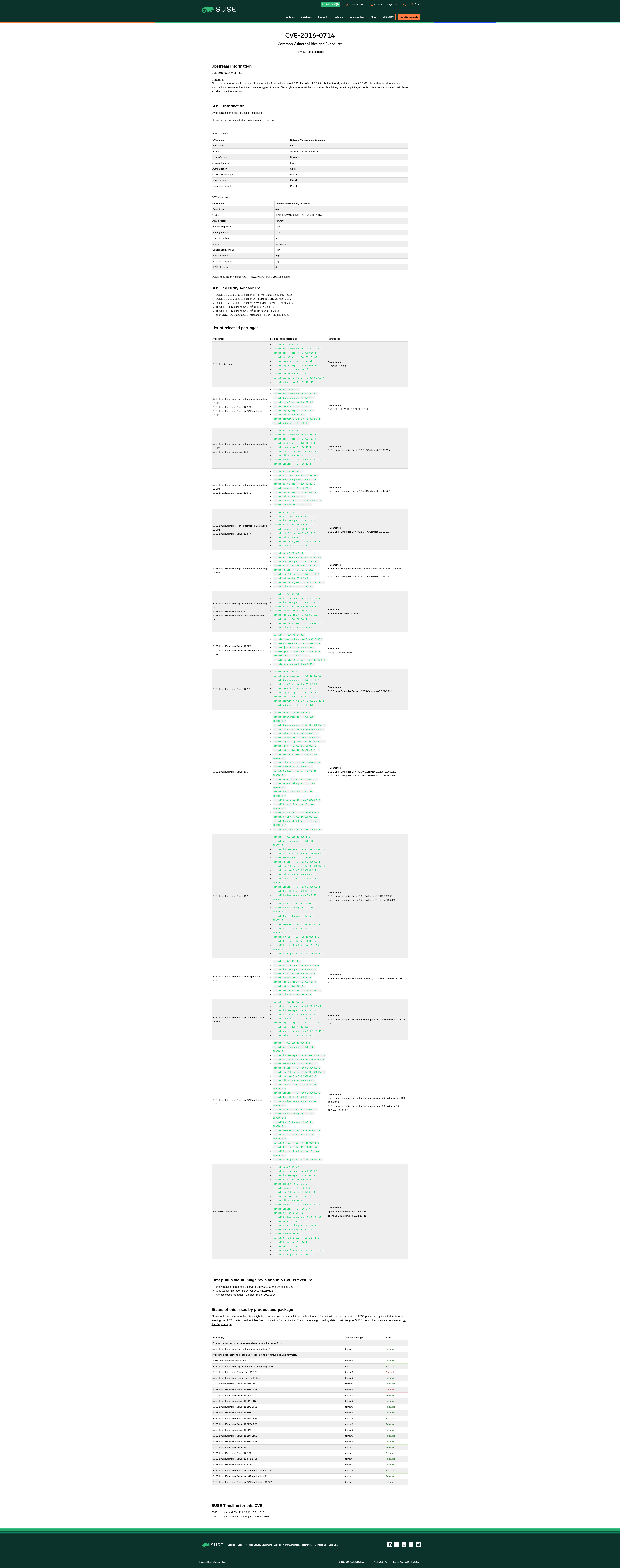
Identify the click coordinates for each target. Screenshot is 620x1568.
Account (378, 4)
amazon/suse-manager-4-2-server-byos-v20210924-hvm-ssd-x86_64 (255, 1286)
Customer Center (357, 4)
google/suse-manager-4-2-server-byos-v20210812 (244, 1290)
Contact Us (388, 17)
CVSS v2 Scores (220, 133)
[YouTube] (389, 1544)
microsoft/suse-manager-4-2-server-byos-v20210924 (245, 1294)
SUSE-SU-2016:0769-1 (229, 295)
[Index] (312, 51)
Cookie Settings (380, 1562)
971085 (278, 276)
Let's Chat (333, 1544)
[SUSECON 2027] (330, 4)
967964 (242, 276)
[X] (404, 1544)
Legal (240, 1544)
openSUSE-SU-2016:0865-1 (232, 315)
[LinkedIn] (411, 1544)
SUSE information (228, 106)
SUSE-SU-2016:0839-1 (229, 303)
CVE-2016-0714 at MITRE (227, 73)
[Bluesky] (418, 1544)
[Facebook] (396, 1544)
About (277, 1544)
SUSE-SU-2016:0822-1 (229, 299)
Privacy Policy (398, 1562)
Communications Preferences (297, 1544)
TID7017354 (223, 307)
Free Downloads (409, 17)
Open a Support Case (216, 1562)
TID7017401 (223, 311)
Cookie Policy (413, 1562)
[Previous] (301, 51)
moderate (260, 120)
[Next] (320, 51)
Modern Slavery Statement (258, 1544)
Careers (231, 1544)
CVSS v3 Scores (220, 197)
